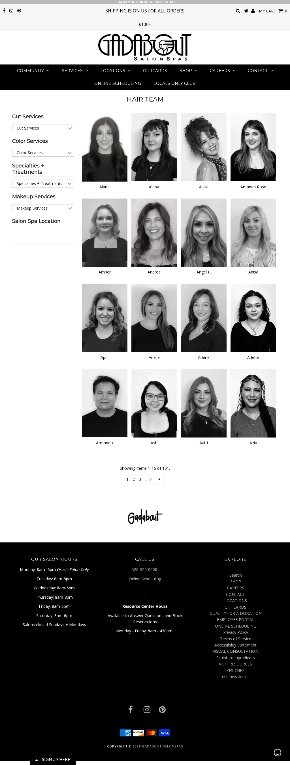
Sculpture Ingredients (235, 657)
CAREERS (220, 70)
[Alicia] (203, 147)
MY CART (273, 11)
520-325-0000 (145, 569)
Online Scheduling (145, 578)
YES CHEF (235, 670)
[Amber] (104, 233)
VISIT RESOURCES (235, 664)
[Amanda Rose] (253, 147)
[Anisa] (253, 233)
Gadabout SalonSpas (162, 746)
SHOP (186, 70)
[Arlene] (203, 318)
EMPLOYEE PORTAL (235, 619)
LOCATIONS (113, 70)
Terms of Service (235, 638)
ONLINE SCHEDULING (117, 83)
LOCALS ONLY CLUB (174, 83)
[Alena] (154, 147)
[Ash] (154, 403)
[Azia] (253, 403)
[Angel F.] (203, 233)
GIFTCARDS (155, 70)
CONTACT (258, 70)
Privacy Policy (235, 632)
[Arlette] (253, 318)
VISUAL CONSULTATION (235, 651)
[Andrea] (154, 233)
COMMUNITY (30, 70)
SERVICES (72, 70)
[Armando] (104, 403)
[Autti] (203, 403)
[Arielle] (154, 318)
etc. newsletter (235, 676)
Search (235, 575)
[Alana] (104, 147)
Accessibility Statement (235, 645)
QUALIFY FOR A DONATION (236, 613)
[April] (104, 318)
